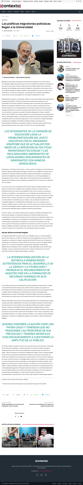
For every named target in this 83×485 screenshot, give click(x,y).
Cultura (27, 439)
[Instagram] (79, 1)
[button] (80, 11)
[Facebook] (77, 1)
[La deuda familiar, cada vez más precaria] (10, 437)
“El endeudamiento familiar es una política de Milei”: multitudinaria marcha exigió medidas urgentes (73, 108)
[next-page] (5, 450)
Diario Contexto (8, 30)
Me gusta (60, 24)
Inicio (3, 16)
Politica (7, 16)
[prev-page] (3, 450)
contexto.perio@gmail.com (45, 471)
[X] (81, 1)
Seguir (69, 24)
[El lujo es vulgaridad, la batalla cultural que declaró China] (60, 98)
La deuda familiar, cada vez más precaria (10, 445)
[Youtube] (21, 416)
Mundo (67, 95)
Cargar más (68, 115)
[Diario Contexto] (8, 415)
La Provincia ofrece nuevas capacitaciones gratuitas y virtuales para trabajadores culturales (28, 444)
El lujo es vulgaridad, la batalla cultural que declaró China (72, 99)
